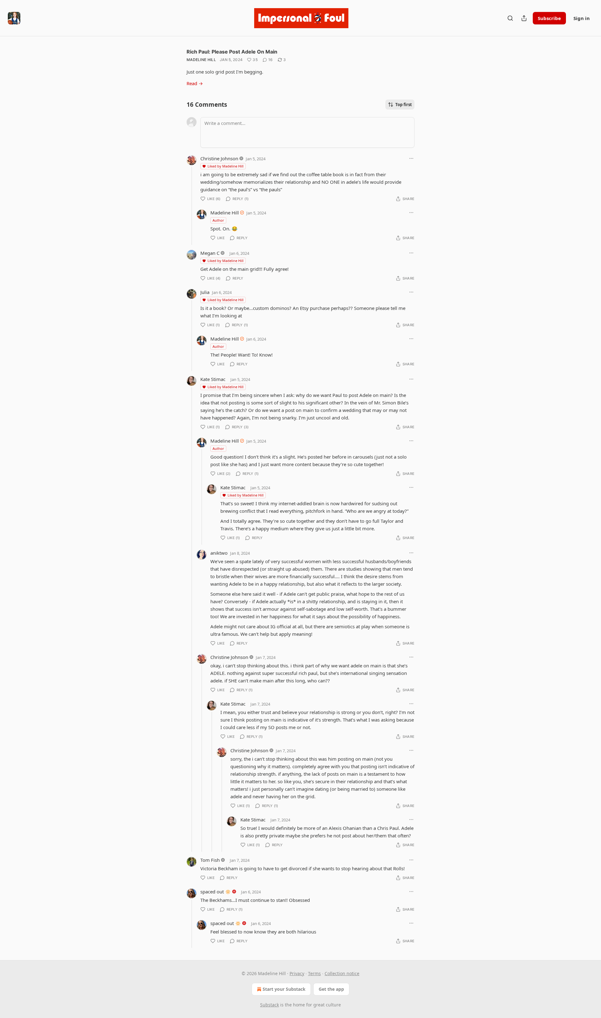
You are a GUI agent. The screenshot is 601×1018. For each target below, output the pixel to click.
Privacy (297, 973)
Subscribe (549, 18)
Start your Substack (284, 989)
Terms (314, 973)
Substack (269, 1005)
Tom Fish (210, 860)
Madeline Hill (201, 59)
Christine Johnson (219, 158)
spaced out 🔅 (215, 891)
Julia (204, 292)
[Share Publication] (524, 18)
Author (218, 220)
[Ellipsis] (411, 158)
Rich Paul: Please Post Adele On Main (232, 52)
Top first (403, 104)
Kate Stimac (212, 379)
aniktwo (219, 553)
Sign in (581, 18)
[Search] (510, 18)
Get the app (331, 989)
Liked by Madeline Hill (226, 166)
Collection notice (342, 973)
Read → (195, 83)
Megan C (209, 253)
